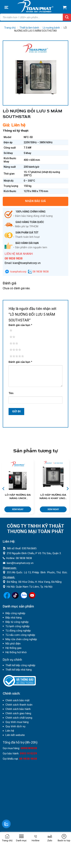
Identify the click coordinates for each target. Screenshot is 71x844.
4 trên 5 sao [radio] (16, 349)
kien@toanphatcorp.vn (20, 563)
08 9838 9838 (40, 271)
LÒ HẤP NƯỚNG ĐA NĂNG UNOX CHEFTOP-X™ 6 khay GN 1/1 (18, 496)
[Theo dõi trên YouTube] (32, 597)
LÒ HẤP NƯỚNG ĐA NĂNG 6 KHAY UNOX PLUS (53, 496)
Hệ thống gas (13, 648)
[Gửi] (67, 17)
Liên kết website (15, 735)
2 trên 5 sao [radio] (16, 337)
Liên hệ (9, 730)
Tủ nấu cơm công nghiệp (20, 635)
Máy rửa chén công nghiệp (21, 639)
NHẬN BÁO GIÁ (35, 201)
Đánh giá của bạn (20, 325)
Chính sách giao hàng (18, 713)
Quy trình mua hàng (17, 722)
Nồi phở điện (13, 643)
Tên (11, 393)
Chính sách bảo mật (17, 700)
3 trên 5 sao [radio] (16, 343)
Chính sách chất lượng (18, 717)
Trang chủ (10, 27)
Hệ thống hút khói (16, 652)
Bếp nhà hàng (13, 617)
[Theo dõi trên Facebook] (7, 597)
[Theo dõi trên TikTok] (15, 597)
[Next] (67, 488)
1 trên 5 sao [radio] (16, 330)
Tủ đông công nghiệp (18, 630)
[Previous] (3, 488)
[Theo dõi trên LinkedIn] (23, 597)
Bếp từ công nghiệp (17, 622)
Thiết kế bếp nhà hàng (18, 669)
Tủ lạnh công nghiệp (17, 626)
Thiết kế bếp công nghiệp (20, 665)
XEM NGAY (17, 509)
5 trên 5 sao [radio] (16, 356)
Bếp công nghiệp (15, 613)
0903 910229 (28, 753)
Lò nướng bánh (51, 27)
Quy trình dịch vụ (15, 726)
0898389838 (29, 748)
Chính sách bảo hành (18, 709)
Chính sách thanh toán (18, 704)
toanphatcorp (17, 271)
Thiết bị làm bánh (29, 27)
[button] (6, 7)
